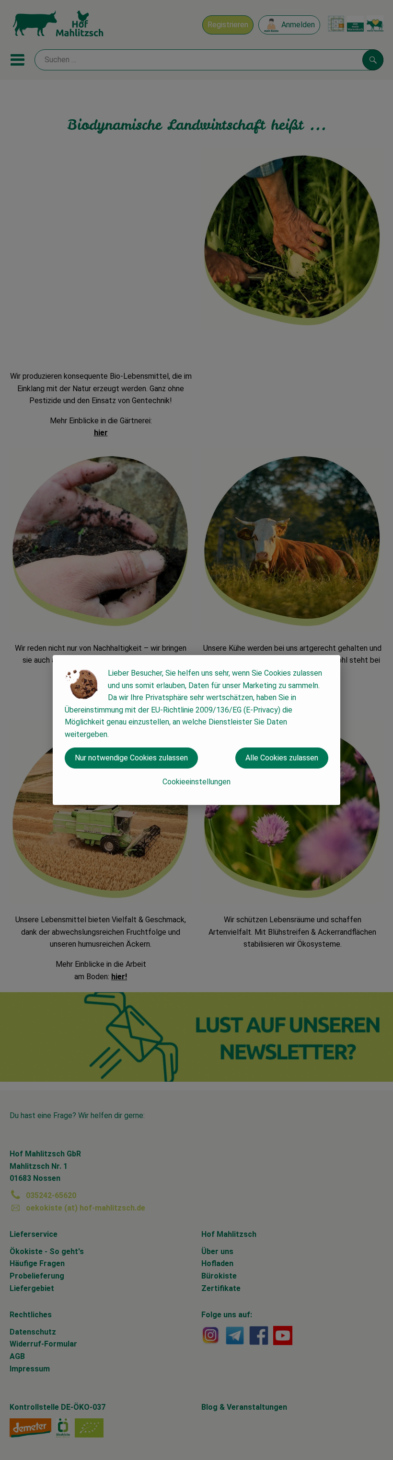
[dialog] (196, 730)
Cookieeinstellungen (196, 781)
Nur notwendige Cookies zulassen (131, 757)
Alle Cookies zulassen (281, 757)
